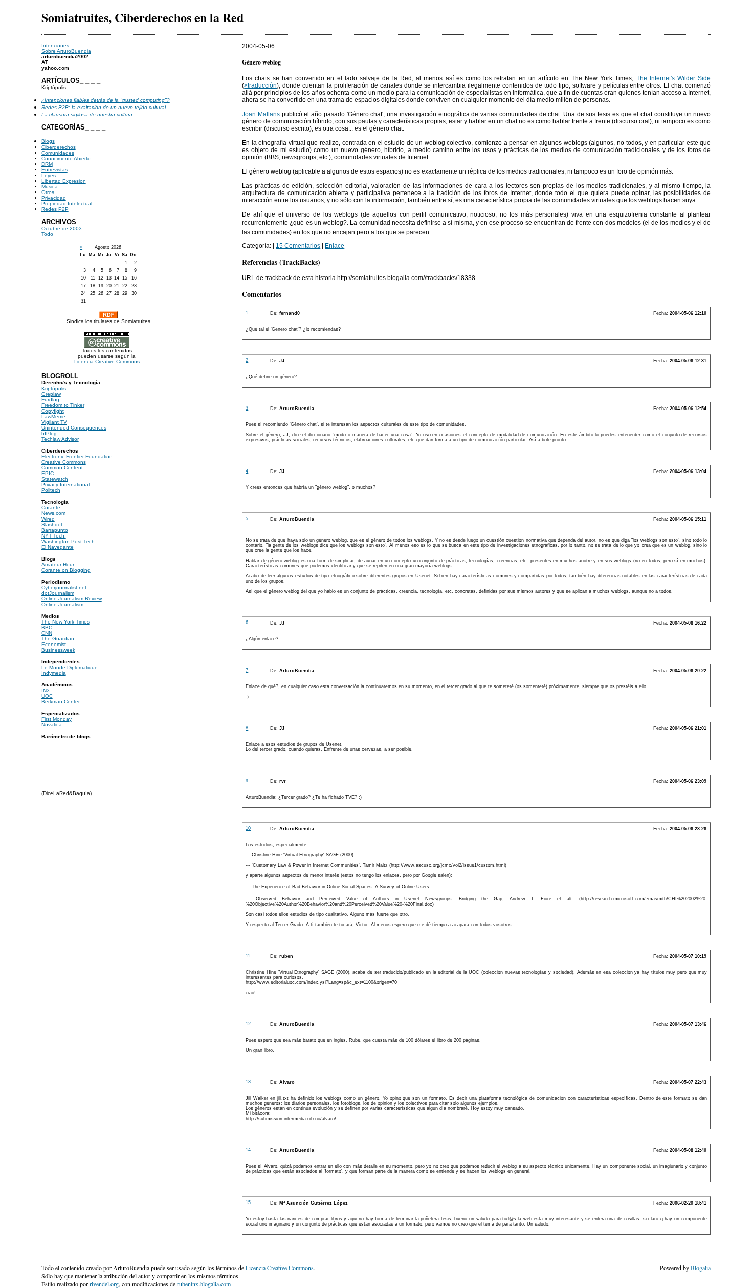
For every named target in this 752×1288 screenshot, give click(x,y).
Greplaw (51, 394)
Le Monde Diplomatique (69, 667)
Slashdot (51, 524)
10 (248, 828)
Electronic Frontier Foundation (77, 456)
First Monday (56, 719)
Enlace (334, 245)
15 (248, 1202)
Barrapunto (54, 530)
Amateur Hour (57, 564)
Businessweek (58, 650)
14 (248, 1149)
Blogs (48, 141)
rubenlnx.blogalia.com (204, 1284)
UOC (47, 696)
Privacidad (53, 198)
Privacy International (65, 484)
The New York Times (65, 622)
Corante (50, 507)
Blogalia (701, 1267)
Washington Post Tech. (68, 541)
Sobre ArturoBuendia (66, 51)
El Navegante (57, 547)
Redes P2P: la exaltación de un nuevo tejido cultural (103, 107)
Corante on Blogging (66, 570)
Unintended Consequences (73, 428)
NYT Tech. (53, 536)
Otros (47, 192)
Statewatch (54, 479)
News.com (53, 513)
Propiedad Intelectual (66, 203)
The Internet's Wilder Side (673, 78)
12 (248, 1023)
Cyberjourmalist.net (63, 587)
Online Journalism (62, 604)
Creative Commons (63, 462)
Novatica (51, 724)
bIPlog (49, 433)
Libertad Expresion (63, 181)
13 (248, 1081)
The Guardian (57, 638)
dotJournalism (57, 593)
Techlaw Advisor (60, 439)
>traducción (260, 85)
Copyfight (52, 411)
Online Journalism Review (71, 599)
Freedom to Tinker (62, 405)
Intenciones (55, 45)
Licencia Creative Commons (107, 361)
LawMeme (53, 416)
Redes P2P (55, 209)
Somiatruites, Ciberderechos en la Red (142, 17)
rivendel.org (104, 1284)
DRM (47, 164)
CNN (46, 633)
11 (248, 955)
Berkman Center (60, 701)
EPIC (47, 473)
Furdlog (50, 399)
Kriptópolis (53, 388)
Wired (48, 519)
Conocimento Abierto (66, 158)
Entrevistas (54, 170)
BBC (46, 627)
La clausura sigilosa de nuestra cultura (86, 114)
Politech (50, 490)
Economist (53, 644)
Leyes (48, 175)
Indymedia (53, 673)
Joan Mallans (261, 114)
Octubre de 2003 (61, 228)
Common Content (62, 467)
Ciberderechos (58, 147)
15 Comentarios (298, 245)
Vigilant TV (54, 422)
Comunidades (57, 153)
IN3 (45, 690)
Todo (47, 234)
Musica (49, 186)
